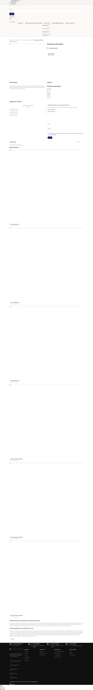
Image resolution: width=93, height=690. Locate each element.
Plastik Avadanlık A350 (14, 302)
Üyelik (70, 651)
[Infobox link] (46, 0)
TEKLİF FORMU (45, 28)
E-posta (49, 128)
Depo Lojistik (18, 40)
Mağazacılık (42, 651)
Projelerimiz (45, 31)
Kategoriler (42, 649)
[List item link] (17, 670)
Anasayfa (26, 651)
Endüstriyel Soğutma (43, 653)
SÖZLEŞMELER (57, 649)
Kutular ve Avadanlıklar (27, 40)
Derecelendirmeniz (52, 109)
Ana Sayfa (12, 40)
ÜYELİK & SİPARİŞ (72, 649)
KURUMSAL (27, 649)
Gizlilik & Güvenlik (58, 653)
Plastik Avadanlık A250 (14, 224)
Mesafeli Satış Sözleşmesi (59, 651)
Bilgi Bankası (27, 660)
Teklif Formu (27, 658)
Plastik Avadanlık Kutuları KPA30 (16, 615)
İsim (49, 124)
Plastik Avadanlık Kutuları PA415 (16, 537)
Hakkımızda (27, 653)
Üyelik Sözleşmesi (58, 656)
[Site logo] (17, 6)
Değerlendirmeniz (51, 111)
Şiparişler (71, 653)
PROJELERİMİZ (45, 25)
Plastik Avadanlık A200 (14, 380)
